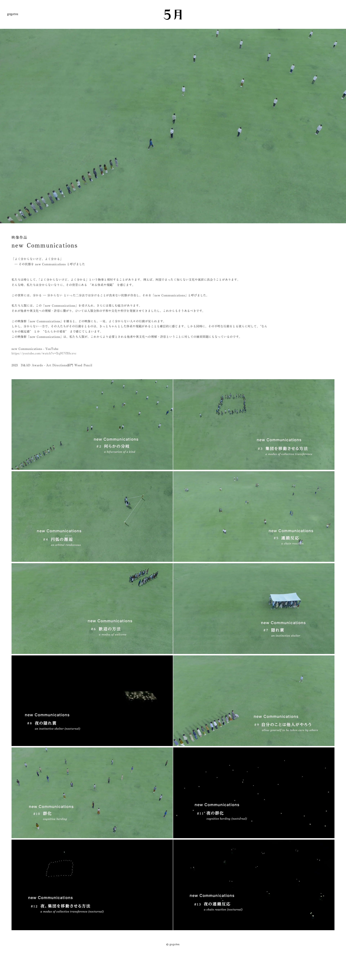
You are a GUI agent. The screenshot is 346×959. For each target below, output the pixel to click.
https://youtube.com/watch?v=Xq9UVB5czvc (44, 353)
